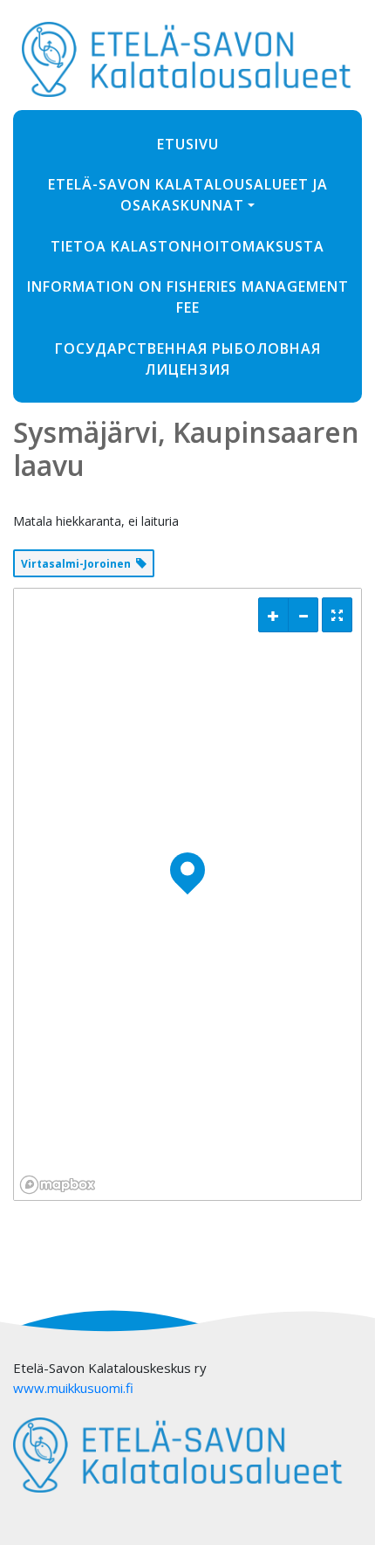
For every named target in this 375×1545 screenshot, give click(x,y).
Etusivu (188, 144)
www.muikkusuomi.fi (73, 1388)
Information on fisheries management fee (188, 297)
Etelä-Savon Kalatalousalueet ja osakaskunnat (188, 195)
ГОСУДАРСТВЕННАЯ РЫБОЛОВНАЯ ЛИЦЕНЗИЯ (188, 359)
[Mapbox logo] (57, 1185)
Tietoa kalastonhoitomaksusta (187, 246)
